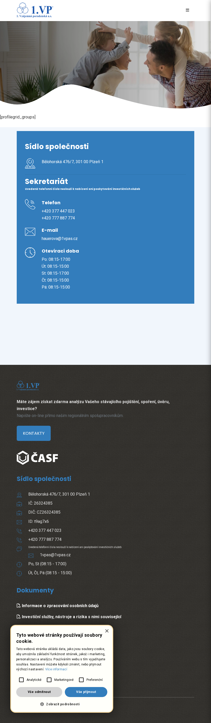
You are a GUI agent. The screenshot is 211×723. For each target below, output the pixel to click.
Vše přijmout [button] (86, 692)
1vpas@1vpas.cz (55, 554)
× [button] (107, 631)
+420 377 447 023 (58, 211)
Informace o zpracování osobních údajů (60, 605)
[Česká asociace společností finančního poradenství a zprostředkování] (37, 452)
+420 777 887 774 (58, 218)
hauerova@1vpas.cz (60, 238)
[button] (61, 704)
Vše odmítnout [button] (39, 692)
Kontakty (34, 433)
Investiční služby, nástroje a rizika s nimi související (71, 616)
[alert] (61, 669)
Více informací (56, 669)
